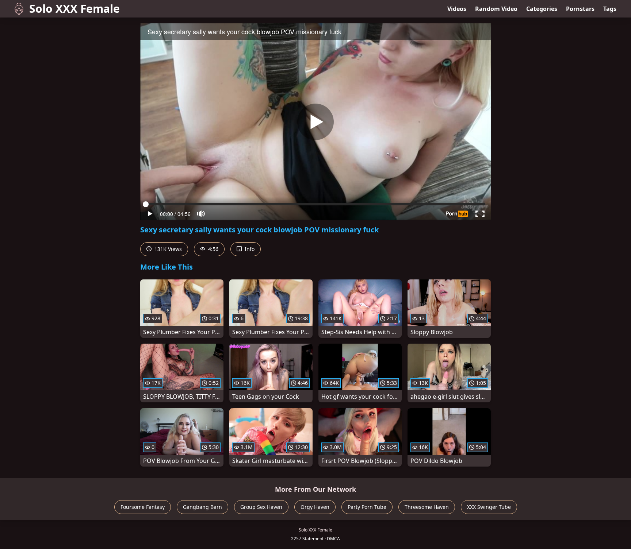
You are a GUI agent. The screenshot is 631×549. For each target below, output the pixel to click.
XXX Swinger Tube (489, 506)
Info (249, 248)
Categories (541, 9)
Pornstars (580, 9)
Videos (456, 9)
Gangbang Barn (202, 506)
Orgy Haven (315, 506)
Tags (609, 9)
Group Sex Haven (261, 506)
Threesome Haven (427, 506)
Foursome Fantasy (143, 506)
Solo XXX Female (74, 8)
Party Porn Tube (367, 506)
